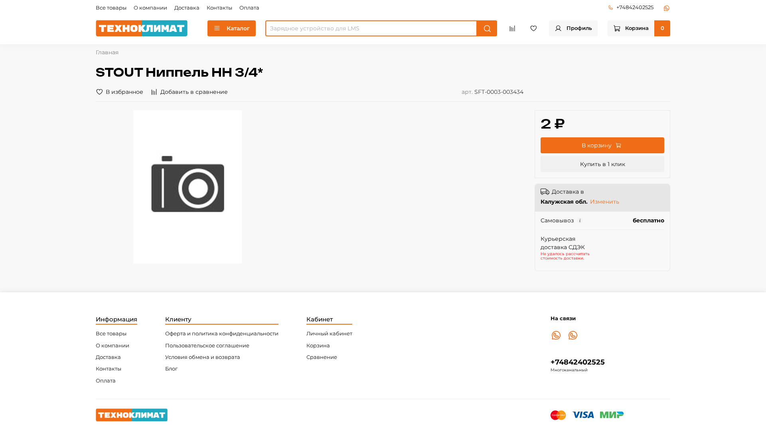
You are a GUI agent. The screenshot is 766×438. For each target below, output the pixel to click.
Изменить (604, 201)
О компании (150, 8)
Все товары (111, 8)
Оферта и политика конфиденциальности (221, 334)
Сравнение (321, 357)
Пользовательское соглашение (207, 346)
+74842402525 (634, 7)
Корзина (318, 346)
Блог (171, 369)
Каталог (238, 28)
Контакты (219, 8)
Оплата (249, 8)
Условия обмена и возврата (202, 357)
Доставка (186, 8)
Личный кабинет (329, 334)
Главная (107, 52)
